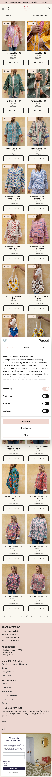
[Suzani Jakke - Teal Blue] (13, 479)
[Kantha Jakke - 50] (38, 83)
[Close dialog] (49, 735)
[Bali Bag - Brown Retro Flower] (38, 279)
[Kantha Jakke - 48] (38, 131)
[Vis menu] (3, 8)
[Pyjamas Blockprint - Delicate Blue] (38, 179)
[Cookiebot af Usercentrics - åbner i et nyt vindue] (38, 340)
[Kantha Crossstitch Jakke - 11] (38, 479)
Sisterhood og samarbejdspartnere (15, 664)
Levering (5, 684)
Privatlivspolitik (7, 699)
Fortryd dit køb (7, 691)
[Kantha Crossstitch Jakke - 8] (13, 529)
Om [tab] (42, 347)
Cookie (4, 703)
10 (41, 617)
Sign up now (13, 768)
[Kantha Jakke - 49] (13, 131)
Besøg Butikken (8, 672)
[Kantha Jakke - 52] (38, 36)
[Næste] (47, 617)
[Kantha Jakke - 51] (13, 83)
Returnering (6, 687)
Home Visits (6, 676)
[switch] (45, 396)
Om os (4, 668)
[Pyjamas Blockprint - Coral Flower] (38, 229)
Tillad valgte (26, 428)
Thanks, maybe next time (13, 772)
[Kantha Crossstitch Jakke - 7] (38, 529)
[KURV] (48, 8)
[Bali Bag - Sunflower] (38, 329)
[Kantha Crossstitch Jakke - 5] (13, 579)
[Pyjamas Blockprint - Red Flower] (13, 229)
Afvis (26, 435)
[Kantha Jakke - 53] (13, 36)
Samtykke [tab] (9, 347)
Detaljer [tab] (26, 347)
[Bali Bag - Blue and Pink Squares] (13, 329)
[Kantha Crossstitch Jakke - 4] (38, 579)
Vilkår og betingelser (9, 695)
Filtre (7, 15)
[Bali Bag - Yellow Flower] (13, 279)
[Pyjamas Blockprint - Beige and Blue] (13, 179)
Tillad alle (26, 421)
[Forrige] (5, 617)
